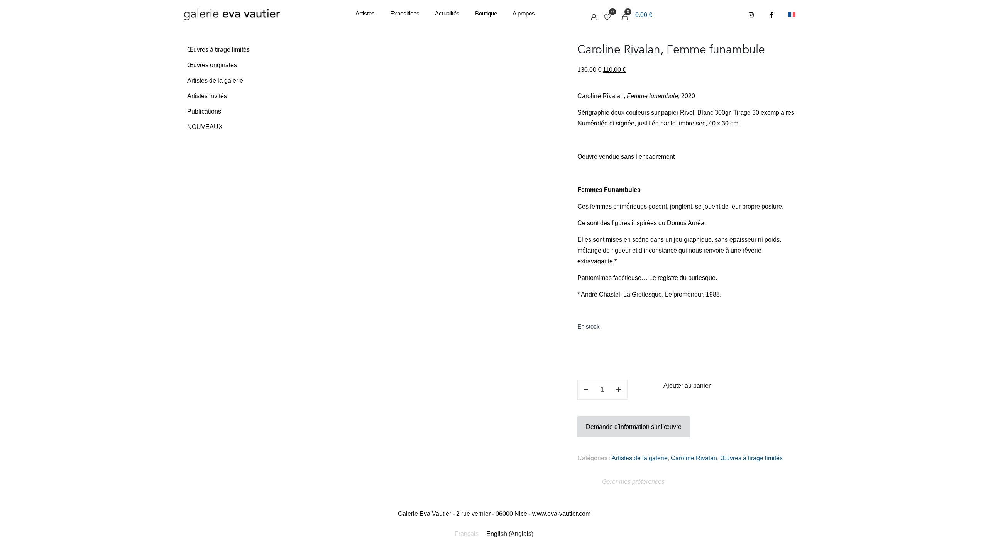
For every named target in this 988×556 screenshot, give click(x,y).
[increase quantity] (619, 389)
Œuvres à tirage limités (751, 458)
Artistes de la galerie (640, 458)
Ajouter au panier (687, 385)
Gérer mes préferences (633, 481)
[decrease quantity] (586, 389)
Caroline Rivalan (694, 458)
